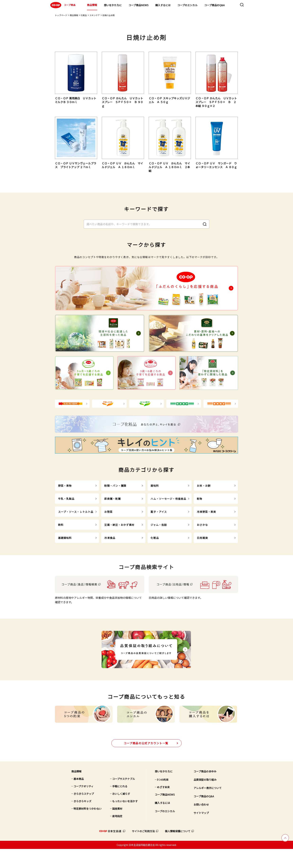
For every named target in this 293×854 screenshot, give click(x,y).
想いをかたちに (113, 5)
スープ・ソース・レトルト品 (75, 511)
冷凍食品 (109, 538)
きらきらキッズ (82, 801)
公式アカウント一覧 (146, 743)
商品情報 (92, 5)
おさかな (202, 524)
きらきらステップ (84, 793)
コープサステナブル (123, 778)
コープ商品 (70, 4)
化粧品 (84, 15)
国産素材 (117, 808)
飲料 (61, 524)
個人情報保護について (177, 831)
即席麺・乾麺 (112, 498)
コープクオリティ (84, 786)
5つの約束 (163, 779)
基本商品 (79, 778)
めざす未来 (163, 787)
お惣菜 (108, 511)
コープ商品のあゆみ (205, 771)
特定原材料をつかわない (88, 808)
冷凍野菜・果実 (206, 511)
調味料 (155, 485)
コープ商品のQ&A (214, 5)
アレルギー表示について (208, 788)
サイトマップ (201, 813)
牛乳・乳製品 (66, 498)
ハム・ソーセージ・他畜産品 (168, 498)
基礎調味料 (65, 538)
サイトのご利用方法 (143, 831)
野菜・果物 (65, 485)
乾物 (199, 498)
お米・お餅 (204, 485)
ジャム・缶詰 (159, 524)
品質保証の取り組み (205, 779)
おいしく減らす (121, 793)
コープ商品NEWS (139, 5)
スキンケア (95, 15)
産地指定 (117, 816)
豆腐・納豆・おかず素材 (119, 524)
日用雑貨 (202, 538)
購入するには (163, 5)
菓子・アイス (159, 511)
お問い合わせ (201, 804)
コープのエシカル (187, 5)
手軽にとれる (120, 786)
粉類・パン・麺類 (115, 485)
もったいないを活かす (125, 801)
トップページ (61, 15)
